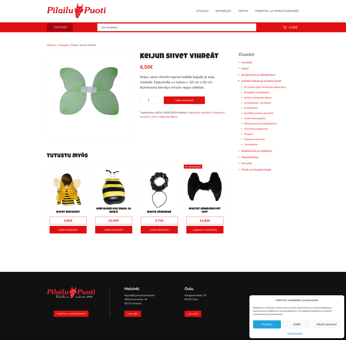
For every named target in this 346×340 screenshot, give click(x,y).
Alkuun (51, 45)
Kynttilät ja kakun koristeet (259, 113)
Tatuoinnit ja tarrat (254, 139)
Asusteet (246, 62)
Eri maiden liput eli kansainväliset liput (265, 87)
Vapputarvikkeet (168, 116)
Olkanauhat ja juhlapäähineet (260, 123)
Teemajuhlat (251, 144)
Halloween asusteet (199, 112)
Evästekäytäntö (295, 333)
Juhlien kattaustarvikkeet (258, 97)
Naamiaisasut (250, 157)
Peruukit (246, 163)
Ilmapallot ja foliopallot (256, 92)
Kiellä (296, 324)
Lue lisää (132, 313)
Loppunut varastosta (205, 229)
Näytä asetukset (326, 324)
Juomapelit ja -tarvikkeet (257, 102)
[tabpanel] (90, 92)
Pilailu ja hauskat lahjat (256, 169)
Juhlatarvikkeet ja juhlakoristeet (261, 81)
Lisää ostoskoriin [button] (68, 229)
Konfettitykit (251, 107)
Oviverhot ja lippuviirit (256, 128)
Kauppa (63, 45)
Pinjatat (248, 134)
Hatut (245, 68)
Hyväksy (267, 324)
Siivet (154, 116)
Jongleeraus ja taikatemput (258, 74)
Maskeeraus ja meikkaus (256, 151)
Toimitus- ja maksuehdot (71, 313)
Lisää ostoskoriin (184, 100)
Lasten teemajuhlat (254, 118)
